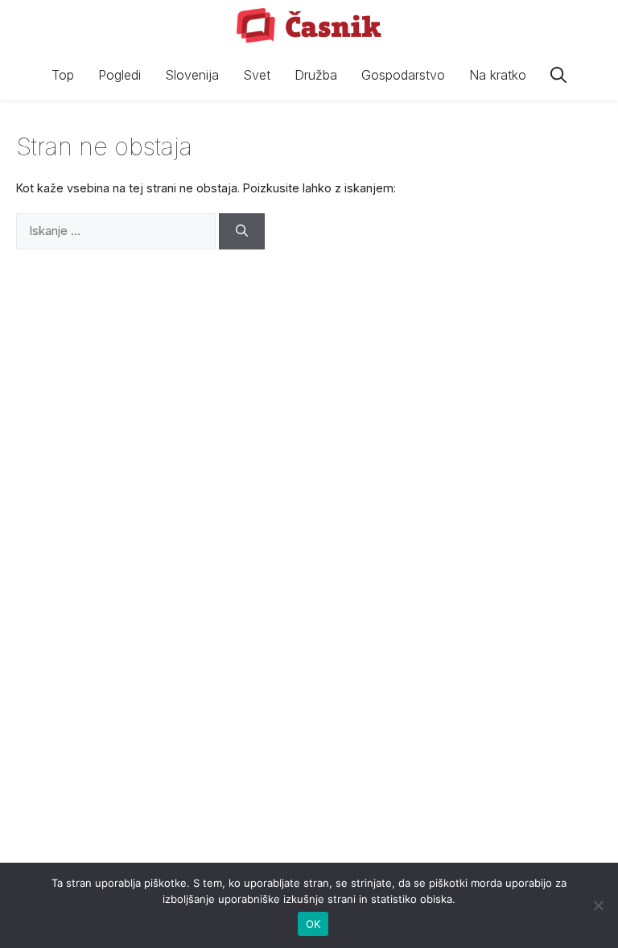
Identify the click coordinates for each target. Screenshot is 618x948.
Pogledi (119, 75)
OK (313, 923)
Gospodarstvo (403, 75)
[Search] (242, 231)
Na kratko (497, 75)
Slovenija (192, 75)
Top (63, 75)
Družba (316, 75)
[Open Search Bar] (558, 75)
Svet (256, 75)
